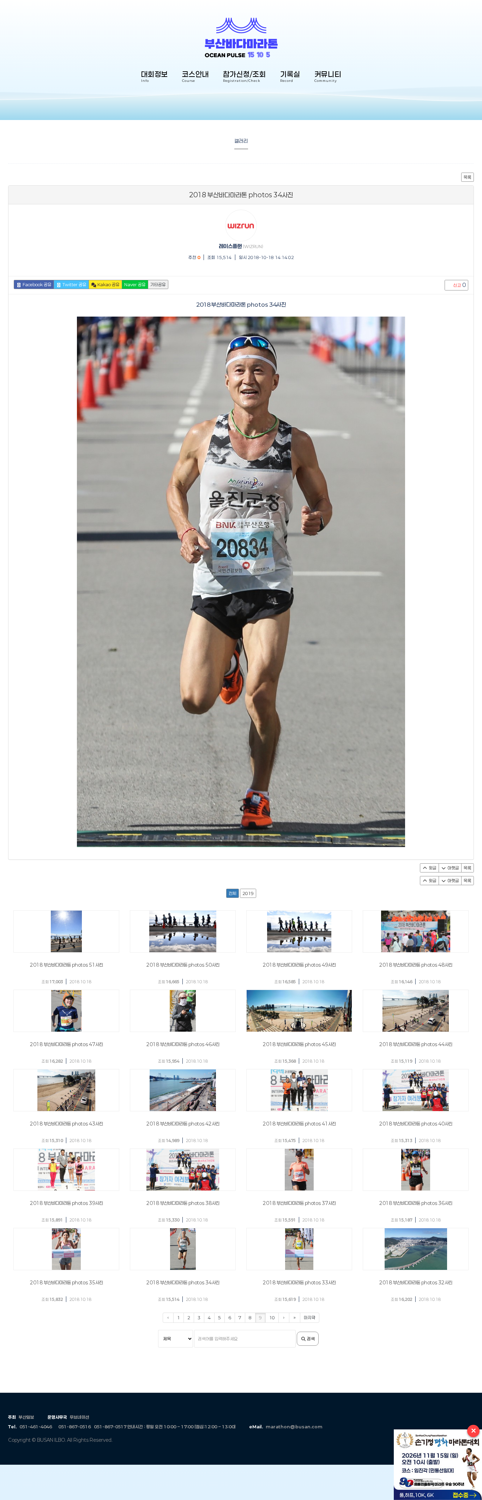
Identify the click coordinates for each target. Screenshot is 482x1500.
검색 (310, 1338)
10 (272, 1317)
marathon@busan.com (294, 1426)
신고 (459, 285)
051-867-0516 (74, 1426)
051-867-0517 (110, 1426)
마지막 (309, 1317)
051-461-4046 (35, 1426)
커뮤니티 (327, 77)
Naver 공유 (135, 284)
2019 (248, 893)
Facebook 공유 (37, 284)
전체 (232, 893)
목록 (467, 177)
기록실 (290, 77)
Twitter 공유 (73, 284)
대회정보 (154, 77)
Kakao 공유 (108, 284)
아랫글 (452, 867)
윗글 (432, 867)
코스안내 (195, 77)
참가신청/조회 (244, 77)
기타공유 (158, 284)
